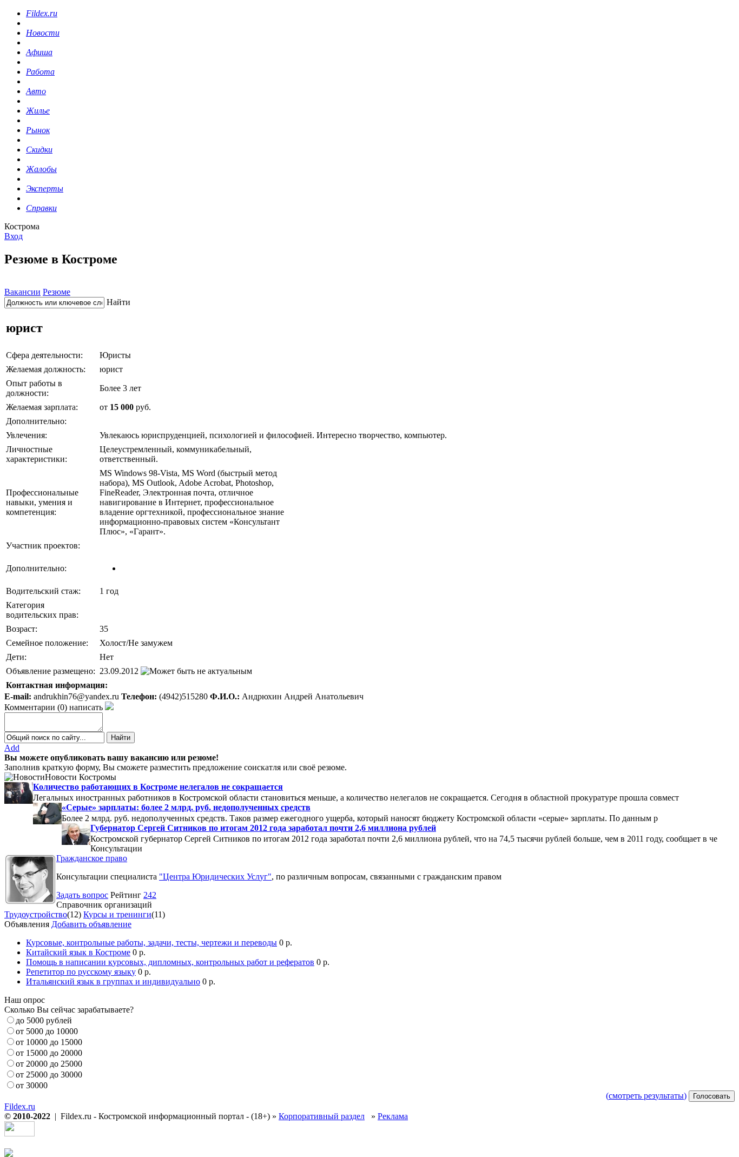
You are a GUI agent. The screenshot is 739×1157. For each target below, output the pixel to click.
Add (11, 747)
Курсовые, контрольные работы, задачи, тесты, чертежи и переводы (151, 942)
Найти (118, 302)
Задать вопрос (82, 895)
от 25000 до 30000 (49, 1074)
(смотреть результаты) (646, 1095)
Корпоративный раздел (322, 1116)
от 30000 (32, 1085)
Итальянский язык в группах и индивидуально (113, 981)
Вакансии (22, 291)
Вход (13, 236)
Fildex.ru (19, 1106)
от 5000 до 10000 (47, 1031)
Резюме (56, 291)
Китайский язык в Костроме (78, 952)
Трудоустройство (35, 914)
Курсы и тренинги (117, 914)
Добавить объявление (91, 924)
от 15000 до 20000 (49, 1052)
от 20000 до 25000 (49, 1063)
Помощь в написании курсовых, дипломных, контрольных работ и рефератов (170, 962)
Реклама (393, 1116)
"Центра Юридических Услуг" (215, 876)
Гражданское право (91, 858)
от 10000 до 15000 (49, 1042)
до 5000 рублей (44, 1020)
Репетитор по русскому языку (81, 971)
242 (149, 895)
